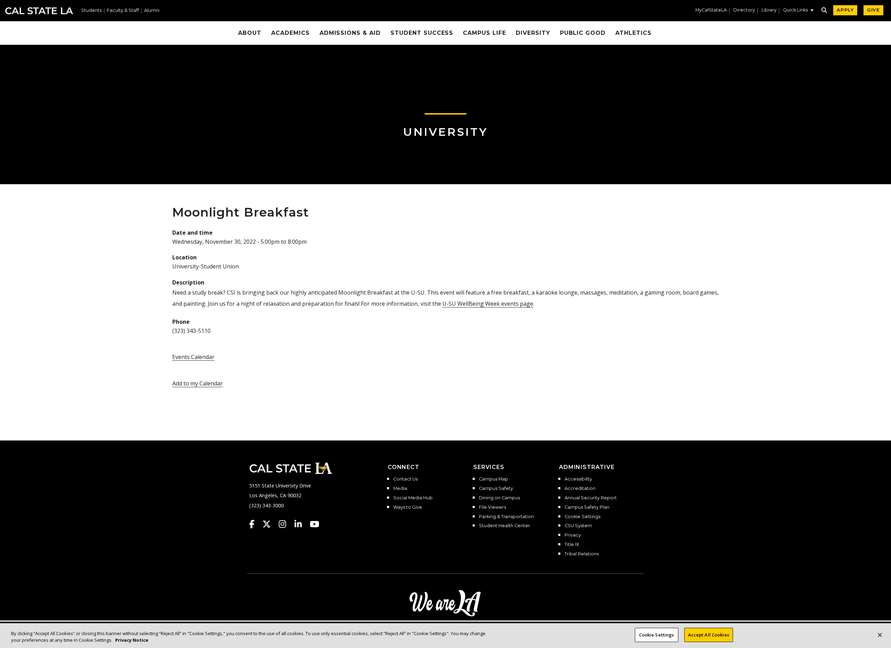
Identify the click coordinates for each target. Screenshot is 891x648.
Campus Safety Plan (587, 507)
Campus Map (493, 479)
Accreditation (580, 488)
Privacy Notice (131, 640)
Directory (744, 10)
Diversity (533, 33)
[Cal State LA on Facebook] (255, 524)
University (445, 132)
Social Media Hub (413, 497)
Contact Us (405, 479)
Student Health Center (504, 525)
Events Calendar (193, 357)
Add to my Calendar (197, 383)
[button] (798, 11)
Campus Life (484, 33)
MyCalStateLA (711, 10)
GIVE (873, 10)
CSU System (578, 525)
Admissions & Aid (350, 33)
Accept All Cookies (708, 635)
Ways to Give (407, 507)
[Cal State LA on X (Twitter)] (269, 524)
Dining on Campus (499, 497)
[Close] (880, 634)
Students (91, 10)
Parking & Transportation (506, 516)
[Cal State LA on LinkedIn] (301, 524)
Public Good (583, 33)
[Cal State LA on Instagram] (286, 524)
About (249, 33)
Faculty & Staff (123, 10)
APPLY (845, 10)
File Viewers (492, 507)
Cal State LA (39, 10)
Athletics (633, 33)
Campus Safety (496, 488)
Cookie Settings (582, 516)
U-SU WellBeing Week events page (487, 303)
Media (400, 488)
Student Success (422, 33)
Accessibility (578, 479)
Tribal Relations (582, 554)
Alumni (151, 10)
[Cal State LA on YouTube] (314, 524)
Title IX (572, 544)
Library (769, 10)
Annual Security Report (591, 497)
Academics (290, 33)
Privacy (573, 535)
